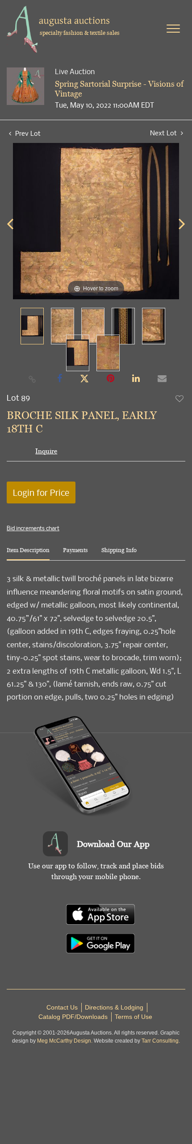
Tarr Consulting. (161, 1041)
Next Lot (164, 133)
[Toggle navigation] (173, 28)
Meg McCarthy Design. (64, 1041)
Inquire (46, 451)
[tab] (28, 554)
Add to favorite (180, 398)
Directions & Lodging (114, 1007)
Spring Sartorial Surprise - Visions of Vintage (119, 88)
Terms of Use (133, 1016)
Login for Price (41, 492)
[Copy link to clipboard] (32, 378)
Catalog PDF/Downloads (73, 1016)
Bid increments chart (33, 528)
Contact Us (62, 1007)
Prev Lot (27, 133)
